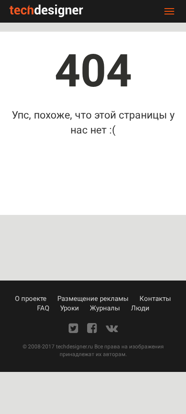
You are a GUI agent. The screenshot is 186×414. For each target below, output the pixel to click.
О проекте (30, 299)
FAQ (43, 308)
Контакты (155, 299)
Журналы (105, 308)
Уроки (69, 308)
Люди (140, 308)
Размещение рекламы (93, 299)
